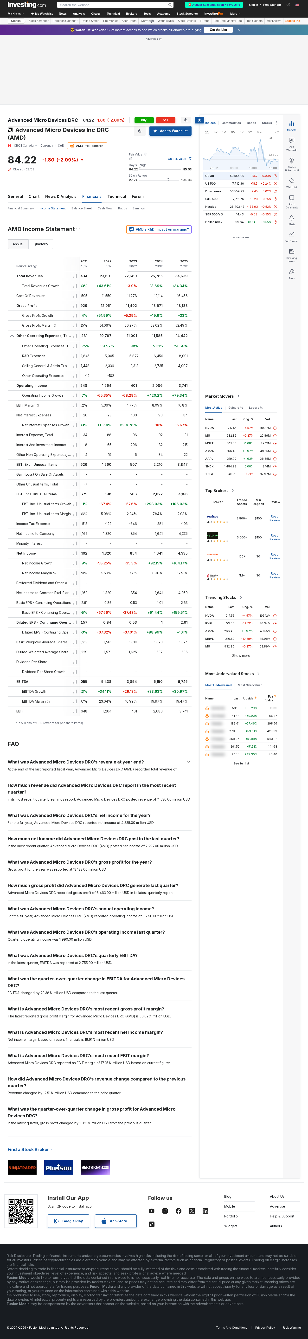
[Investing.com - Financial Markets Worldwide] (27, 4)
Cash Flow (105, 208)
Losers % (256, 407)
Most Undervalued (218, 685)
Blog (227, 1196)
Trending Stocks (220, 597)
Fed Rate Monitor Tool (228, 21)
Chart (34, 196)
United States (90, 21)
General (15, 196)
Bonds (251, 123)
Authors (276, 1226)
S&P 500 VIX (214, 214)
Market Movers (219, 396)
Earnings (139, 208)
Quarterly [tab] (40, 244)
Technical (116, 196)
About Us (277, 1196)
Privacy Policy (265, 1327)
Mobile (229, 1206)
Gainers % (235, 407)
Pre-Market (110, 21)
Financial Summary (21, 208)
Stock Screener (187, 13)
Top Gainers (255, 21)
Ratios (122, 208)
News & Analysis (61, 196)
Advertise (277, 1206)
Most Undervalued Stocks (229, 673)
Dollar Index (213, 222)
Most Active (274, 21)
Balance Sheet (81, 208)
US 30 (209, 176)
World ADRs (166, 21)
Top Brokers (217, 490)
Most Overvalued (250, 685)
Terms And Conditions (231, 1327)
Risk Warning (292, 1327)
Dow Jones (213, 191)
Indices (210, 123)
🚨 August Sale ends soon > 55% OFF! (214, 4)
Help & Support (282, 1216)
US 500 (210, 183)
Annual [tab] (18, 244)
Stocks (16, 21)
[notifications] (288, 4)
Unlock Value (177, 159)
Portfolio (231, 1216)
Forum (138, 196)
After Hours (129, 21)
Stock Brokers (187, 21)
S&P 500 (211, 199)
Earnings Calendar (65, 21)
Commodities (231, 123)
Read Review (275, 518)
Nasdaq (210, 206)
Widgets (230, 1226)
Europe (205, 21)
